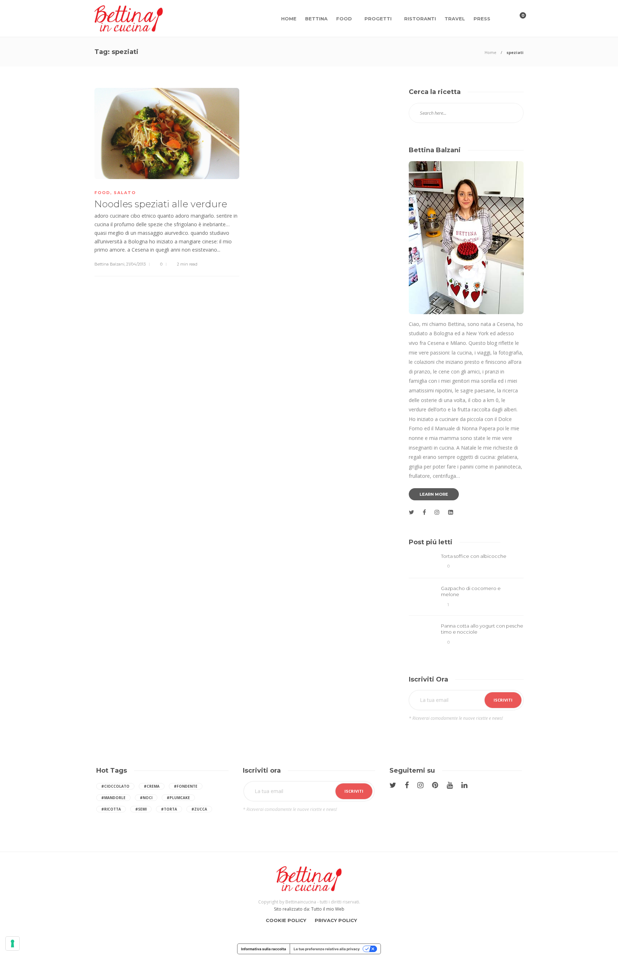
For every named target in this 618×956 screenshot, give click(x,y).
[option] (466, 600)
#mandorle (113, 797)
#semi (141, 809)
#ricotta (111, 809)
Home (288, 18)
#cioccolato (115, 786)
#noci (146, 797)
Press (482, 18)
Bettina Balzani (109, 264)
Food (344, 18)
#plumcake (178, 797)
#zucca (199, 809)
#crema (152, 786)
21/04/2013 (136, 264)
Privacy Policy (336, 920)
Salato (125, 192)
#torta (169, 809)
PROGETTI (378, 18)
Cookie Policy (286, 920)
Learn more (434, 494)
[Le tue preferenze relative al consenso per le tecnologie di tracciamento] (12, 943)
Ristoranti (420, 18)
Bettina (316, 18)
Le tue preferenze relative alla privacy (327, 949)
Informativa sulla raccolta (263, 949)
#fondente (185, 786)
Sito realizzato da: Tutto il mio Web (309, 909)
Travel (455, 18)
